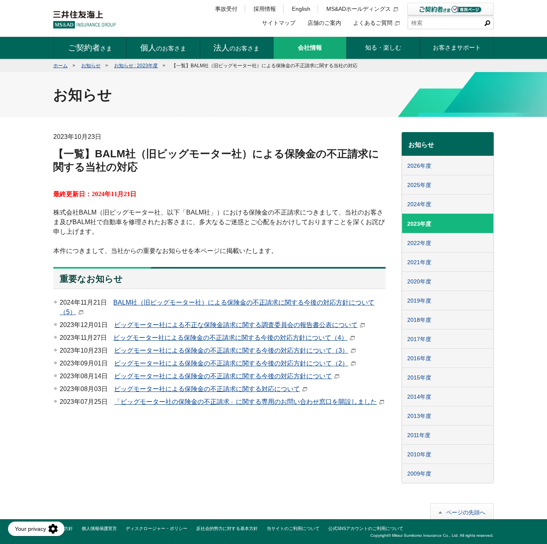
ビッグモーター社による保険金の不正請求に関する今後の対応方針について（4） (230, 337)
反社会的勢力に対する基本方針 (227, 528)
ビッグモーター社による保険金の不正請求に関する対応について (207, 388)
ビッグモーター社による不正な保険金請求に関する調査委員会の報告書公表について (236, 324)
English (301, 9)
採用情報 (264, 9)
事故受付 (226, 9)
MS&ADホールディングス (358, 9)
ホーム (60, 65)
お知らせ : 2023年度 (136, 65)
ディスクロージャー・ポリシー (156, 528)
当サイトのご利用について (293, 528)
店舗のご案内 (324, 23)
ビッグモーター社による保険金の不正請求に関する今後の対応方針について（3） (231, 350)
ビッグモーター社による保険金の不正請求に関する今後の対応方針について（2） (231, 363)
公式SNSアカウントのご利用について (365, 528)
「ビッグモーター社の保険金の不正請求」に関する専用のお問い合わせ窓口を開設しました (245, 401)
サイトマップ (279, 23)
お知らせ (91, 65)
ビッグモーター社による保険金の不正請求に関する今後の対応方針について (223, 376)
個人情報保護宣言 (99, 528)
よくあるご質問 (372, 23)
